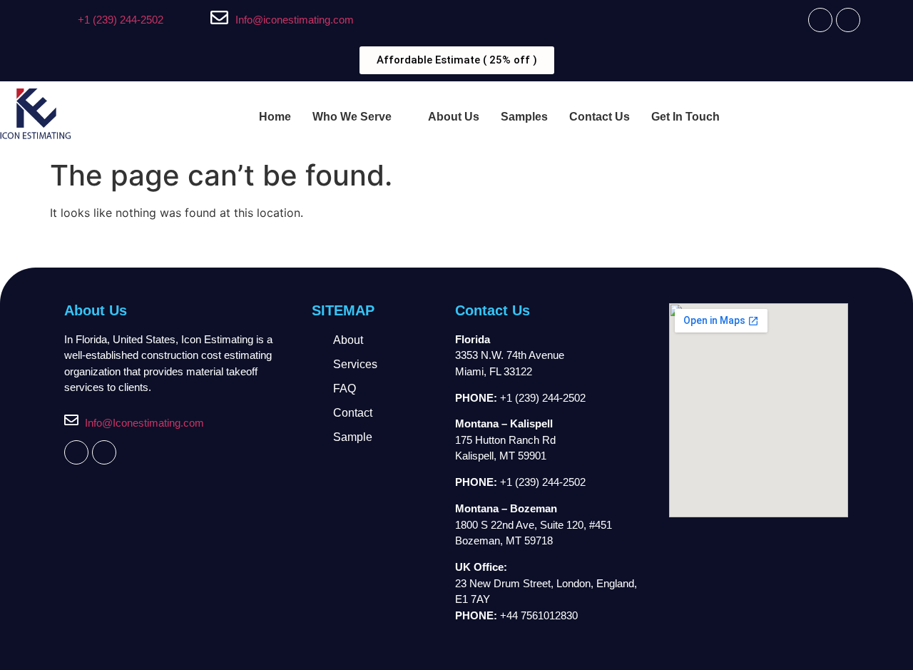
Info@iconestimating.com (294, 20)
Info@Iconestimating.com (144, 423)
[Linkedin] (848, 20)
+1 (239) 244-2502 (120, 20)
